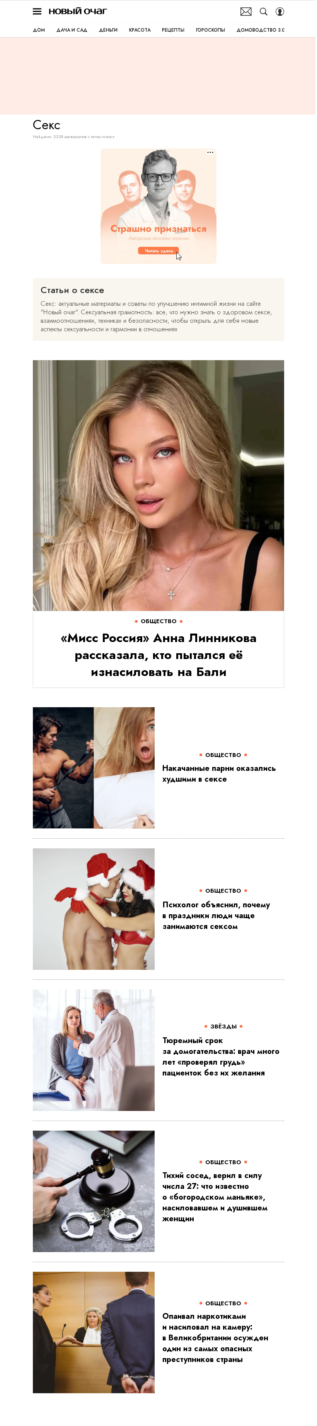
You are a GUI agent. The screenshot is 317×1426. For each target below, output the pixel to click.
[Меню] (37, 11)
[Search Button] (263, 11)
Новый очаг (78, 11)
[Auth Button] (280, 11)
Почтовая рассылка (246, 11)
